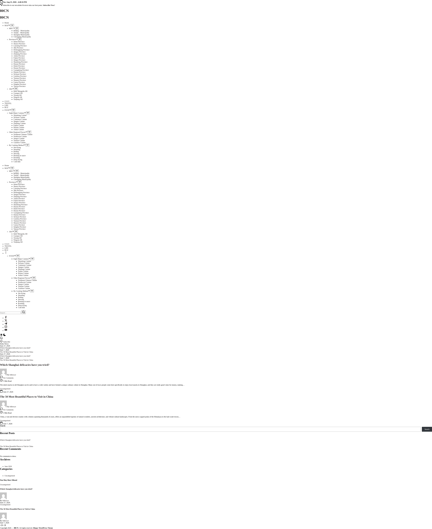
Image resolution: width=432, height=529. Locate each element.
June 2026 (8, 466)
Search (2, 426)
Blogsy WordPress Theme (43, 528)
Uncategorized (9, 476)
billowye (13, 375)
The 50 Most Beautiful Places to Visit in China (16, 352)
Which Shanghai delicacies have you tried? (15, 348)
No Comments (8, 378)
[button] (216, 335)
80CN (4, 11)
